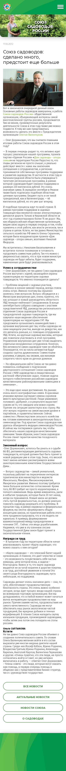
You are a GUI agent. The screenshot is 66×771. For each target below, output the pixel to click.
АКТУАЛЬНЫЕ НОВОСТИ (33, 697)
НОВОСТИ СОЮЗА (33, 707)
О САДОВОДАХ (33, 718)
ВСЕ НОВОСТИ (33, 686)
